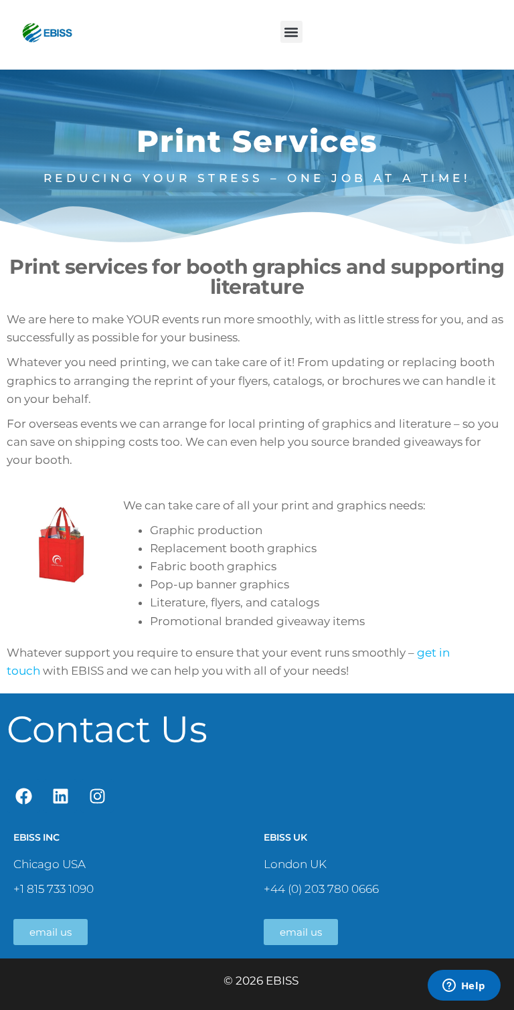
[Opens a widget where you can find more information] (464, 986)
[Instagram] (97, 796)
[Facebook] (23, 796)
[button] (291, 32)
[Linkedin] (60, 796)
